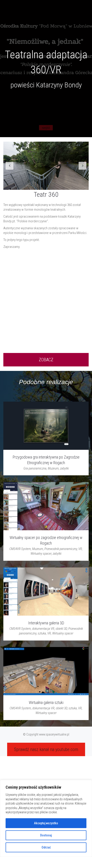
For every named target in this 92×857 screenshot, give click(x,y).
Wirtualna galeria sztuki (46, 702)
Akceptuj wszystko (46, 823)
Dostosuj (46, 835)
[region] (46, 818)
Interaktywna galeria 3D (46, 623)
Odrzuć (46, 847)
